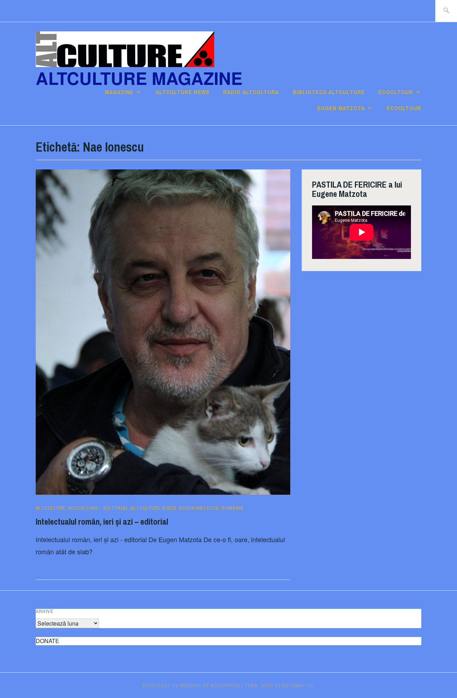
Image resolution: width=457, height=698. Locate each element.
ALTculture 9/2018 (153, 508)
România (232, 508)
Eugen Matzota (341, 108)
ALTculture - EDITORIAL (98, 508)
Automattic (297, 685)
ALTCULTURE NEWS (183, 92)
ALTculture (51, 508)
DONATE (47, 641)
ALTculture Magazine (139, 78)
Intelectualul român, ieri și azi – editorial (102, 521)
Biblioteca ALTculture (329, 92)
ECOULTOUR (395, 92)
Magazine (119, 92)
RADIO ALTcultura (251, 92)
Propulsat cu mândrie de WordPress (191, 685)
